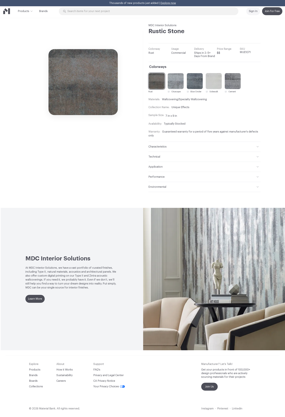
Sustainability (64, 375)
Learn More (35, 299)
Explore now (168, 3)
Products (23, 11)
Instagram (207, 408)
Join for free (272, 11)
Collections (36, 386)
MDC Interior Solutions (162, 25)
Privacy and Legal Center (108, 375)
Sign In (253, 11)
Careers (61, 381)
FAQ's (96, 369)
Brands (43, 11)
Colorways (157, 67)
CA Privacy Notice (104, 381)
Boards (33, 381)
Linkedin (237, 408)
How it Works (64, 369)
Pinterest (222, 408)
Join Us (209, 386)
